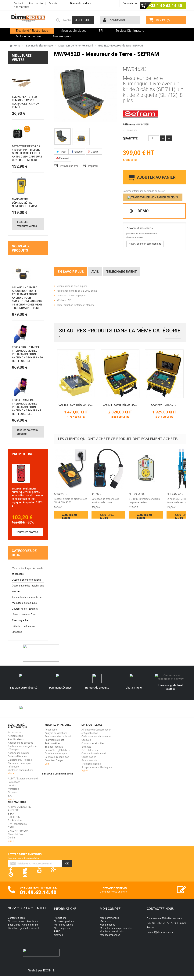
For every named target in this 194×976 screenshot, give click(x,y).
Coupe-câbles (88, 757)
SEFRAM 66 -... (176, 494)
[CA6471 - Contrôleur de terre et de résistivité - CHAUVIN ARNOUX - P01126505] (76, 373)
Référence (129, 124)
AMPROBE (13, 810)
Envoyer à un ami (69, 166)
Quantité (130, 138)
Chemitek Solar (16, 834)
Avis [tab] (95, 271)
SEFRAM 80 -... (138, 494)
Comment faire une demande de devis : (144, 191)
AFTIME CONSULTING (19, 806)
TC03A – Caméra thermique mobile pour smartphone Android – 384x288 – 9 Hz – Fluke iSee (26, 407)
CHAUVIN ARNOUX (18, 830)
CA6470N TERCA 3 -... (120, 404)
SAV (10, 795)
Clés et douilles (89, 750)
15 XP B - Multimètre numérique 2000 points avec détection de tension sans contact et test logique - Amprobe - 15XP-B (27, 497)
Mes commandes (109, 917)
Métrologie (13, 788)
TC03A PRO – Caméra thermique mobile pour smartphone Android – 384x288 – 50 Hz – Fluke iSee (27, 354)
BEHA (11, 813)
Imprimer (93, 166)
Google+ (95, 151)
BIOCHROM (14, 817)
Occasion (13, 792)
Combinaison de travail (93, 753)
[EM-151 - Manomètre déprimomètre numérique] (21, 185)
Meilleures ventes (22, 57)
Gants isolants (89, 760)
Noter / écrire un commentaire (145, 243)
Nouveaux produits (21, 248)
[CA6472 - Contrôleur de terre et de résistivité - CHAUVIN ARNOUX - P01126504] (164, 373)
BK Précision (15, 820)
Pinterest (64, 158)
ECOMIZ (49, 970)
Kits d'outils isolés (91, 763)
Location (12, 785)
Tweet (62, 151)
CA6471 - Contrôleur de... (76, 404)
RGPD (57, 931)
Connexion (117, 20)
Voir (83, 770)
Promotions (22, 454)
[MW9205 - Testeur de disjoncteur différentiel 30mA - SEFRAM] (71, 469)
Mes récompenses (110, 935)
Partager (78, 151)
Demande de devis (80, 3)
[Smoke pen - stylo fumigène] (21, 83)
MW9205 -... (61, 494)
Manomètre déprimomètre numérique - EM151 (24, 202)
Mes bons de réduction (112, 931)
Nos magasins (62, 928)
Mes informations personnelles (116, 928)
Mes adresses (107, 924)
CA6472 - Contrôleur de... (164, 404)
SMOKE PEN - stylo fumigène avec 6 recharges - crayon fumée (26, 102)
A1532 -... (97, 494)
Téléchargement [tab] (121, 271)
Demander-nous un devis (113, 891)
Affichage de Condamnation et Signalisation (96, 731)
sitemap (58, 935)
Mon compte (110, 909)
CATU (11, 827)
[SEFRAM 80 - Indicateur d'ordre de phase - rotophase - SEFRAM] (146, 469)
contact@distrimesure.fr (160, 932)
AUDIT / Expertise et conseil (23, 778)
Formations (14, 782)
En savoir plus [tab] (71, 271)
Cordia (11, 837)
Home (16, 45)
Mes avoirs (106, 921)
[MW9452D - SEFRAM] (62, 136)
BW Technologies (17, 824)
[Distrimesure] (28, 17)
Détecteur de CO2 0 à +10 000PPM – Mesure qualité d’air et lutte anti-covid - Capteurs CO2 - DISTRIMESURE (27, 153)
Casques (86, 739)
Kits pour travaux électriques (96, 767)
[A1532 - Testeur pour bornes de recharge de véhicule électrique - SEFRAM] (108, 469)
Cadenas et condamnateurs (96, 736)
